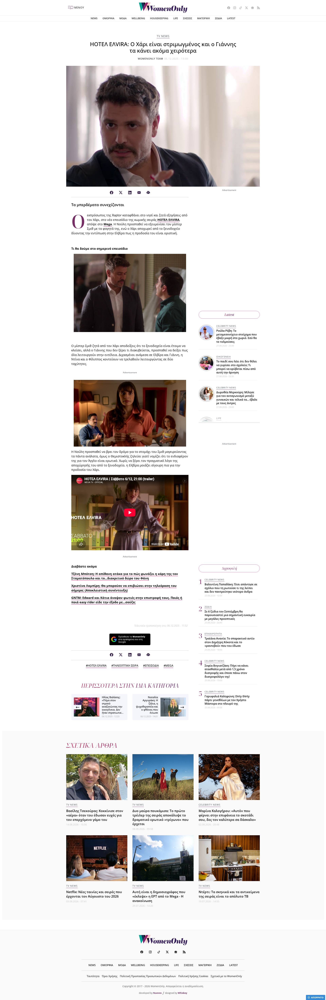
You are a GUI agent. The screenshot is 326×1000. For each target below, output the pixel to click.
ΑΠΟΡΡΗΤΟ (317, 997)
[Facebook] (111, 193)
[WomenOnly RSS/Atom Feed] (257, 8)
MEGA (169, 665)
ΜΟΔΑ (122, 18)
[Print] (148, 193)
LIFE (175, 18)
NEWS (94, 18)
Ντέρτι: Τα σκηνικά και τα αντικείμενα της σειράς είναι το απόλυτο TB (229, 894)
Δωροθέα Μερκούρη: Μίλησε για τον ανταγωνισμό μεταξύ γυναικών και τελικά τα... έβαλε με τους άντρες (236, 397)
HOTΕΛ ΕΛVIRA (168, 220)
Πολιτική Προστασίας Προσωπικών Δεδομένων (148, 976)
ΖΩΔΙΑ (218, 18)
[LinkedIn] (130, 193)
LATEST (231, 18)
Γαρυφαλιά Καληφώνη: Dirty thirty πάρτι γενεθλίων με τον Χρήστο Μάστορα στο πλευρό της (227, 699)
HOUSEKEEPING (159, 18)
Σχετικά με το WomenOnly (226, 976)
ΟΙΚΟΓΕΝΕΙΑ (223, 356)
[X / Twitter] (120, 193)
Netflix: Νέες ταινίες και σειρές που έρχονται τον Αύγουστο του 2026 (94, 894)
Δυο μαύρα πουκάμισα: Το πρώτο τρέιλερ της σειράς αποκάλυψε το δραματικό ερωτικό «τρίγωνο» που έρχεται (160, 817)
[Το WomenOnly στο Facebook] (227, 8)
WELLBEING (138, 18)
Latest (229, 314)
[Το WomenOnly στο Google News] (251, 8)
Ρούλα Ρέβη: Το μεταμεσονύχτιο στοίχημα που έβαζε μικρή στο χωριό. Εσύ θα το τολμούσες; (236, 336)
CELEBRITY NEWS (226, 325)
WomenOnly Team (150, 58)
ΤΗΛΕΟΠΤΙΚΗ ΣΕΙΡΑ (125, 665)
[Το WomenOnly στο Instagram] (233, 8)
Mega (108, 224)
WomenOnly (163, 940)
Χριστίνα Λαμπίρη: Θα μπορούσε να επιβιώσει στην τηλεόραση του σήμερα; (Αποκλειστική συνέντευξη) (124, 588)
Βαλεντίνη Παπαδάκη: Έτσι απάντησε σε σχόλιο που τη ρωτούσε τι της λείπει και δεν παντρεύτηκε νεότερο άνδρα (231, 587)
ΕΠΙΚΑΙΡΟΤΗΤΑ (213, 633)
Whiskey (182, 992)
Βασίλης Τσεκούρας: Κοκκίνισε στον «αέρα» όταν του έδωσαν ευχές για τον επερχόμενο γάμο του (94, 815)
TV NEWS (163, 36)
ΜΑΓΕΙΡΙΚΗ (203, 18)
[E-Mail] (139, 193)
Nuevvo (157, 992)
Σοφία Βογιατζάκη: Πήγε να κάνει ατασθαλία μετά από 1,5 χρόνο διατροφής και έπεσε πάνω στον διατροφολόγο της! (226, 671)
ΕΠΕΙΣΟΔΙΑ (152, 665)
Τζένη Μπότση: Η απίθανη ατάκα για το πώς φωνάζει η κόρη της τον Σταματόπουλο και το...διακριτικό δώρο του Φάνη (124, 576)
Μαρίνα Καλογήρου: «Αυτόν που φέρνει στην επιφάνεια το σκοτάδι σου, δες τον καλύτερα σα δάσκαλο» (227, 815)
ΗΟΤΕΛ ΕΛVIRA (97, 665)
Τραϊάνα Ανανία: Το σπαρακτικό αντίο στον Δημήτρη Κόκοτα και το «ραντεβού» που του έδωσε (230, 642)
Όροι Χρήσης (109, 976)
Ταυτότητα (93, 976)
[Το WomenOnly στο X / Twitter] (245, 8)
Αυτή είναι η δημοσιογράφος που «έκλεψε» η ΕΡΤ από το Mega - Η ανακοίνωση (158, 896)
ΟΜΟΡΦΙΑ (108, 18)
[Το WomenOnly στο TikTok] (239, 8)
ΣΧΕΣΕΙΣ (187, 18)
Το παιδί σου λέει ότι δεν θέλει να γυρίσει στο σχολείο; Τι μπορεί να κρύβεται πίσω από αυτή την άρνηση (236, 367)
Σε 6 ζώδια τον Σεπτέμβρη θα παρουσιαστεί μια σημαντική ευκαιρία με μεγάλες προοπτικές (230, 615)
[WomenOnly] (163, 8)
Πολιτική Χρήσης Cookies (193, 976)
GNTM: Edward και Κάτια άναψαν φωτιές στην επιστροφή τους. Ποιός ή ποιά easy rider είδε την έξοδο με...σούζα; (126, 600)
